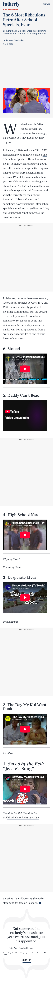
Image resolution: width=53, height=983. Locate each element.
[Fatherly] (11, 4)
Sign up (27, 960)
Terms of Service (37, 953)
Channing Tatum (12, 567)
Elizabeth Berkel (16, 817)
